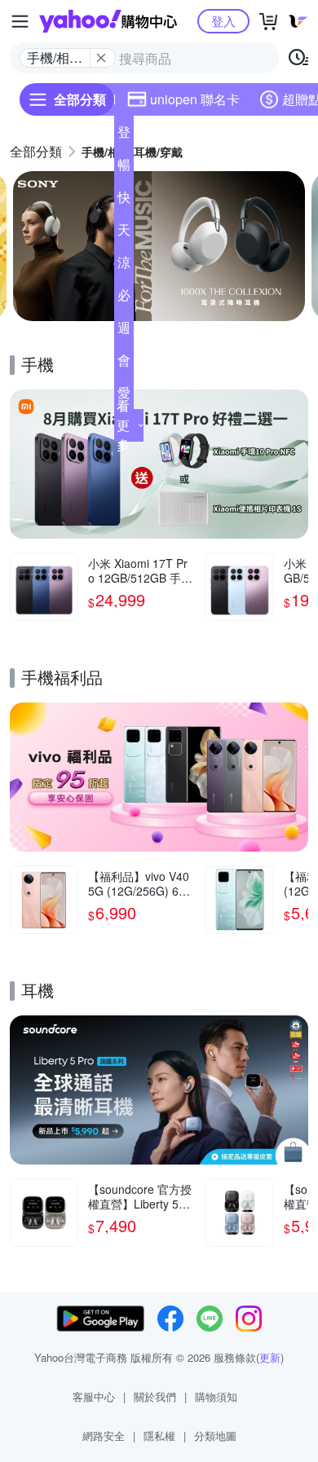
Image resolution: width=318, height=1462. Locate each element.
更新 (269, 1357)
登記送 (123, 135)
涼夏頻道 (123, 266)
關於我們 (155, 1396)
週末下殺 (123, 331)
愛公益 (123, 396)
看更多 (123, 425)
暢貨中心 (123, 168)
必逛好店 (123, 298)
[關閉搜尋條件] (101, 58)
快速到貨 (123, 200)
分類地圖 (215, 1435)
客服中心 (94, 1396)
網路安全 (103, 1435)
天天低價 (123, 233)
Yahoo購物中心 (108, 21)
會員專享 (123, 363)
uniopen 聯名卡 (195, 99)
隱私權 (159, 1435)
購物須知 (216, 1396)
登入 (223, 20)
